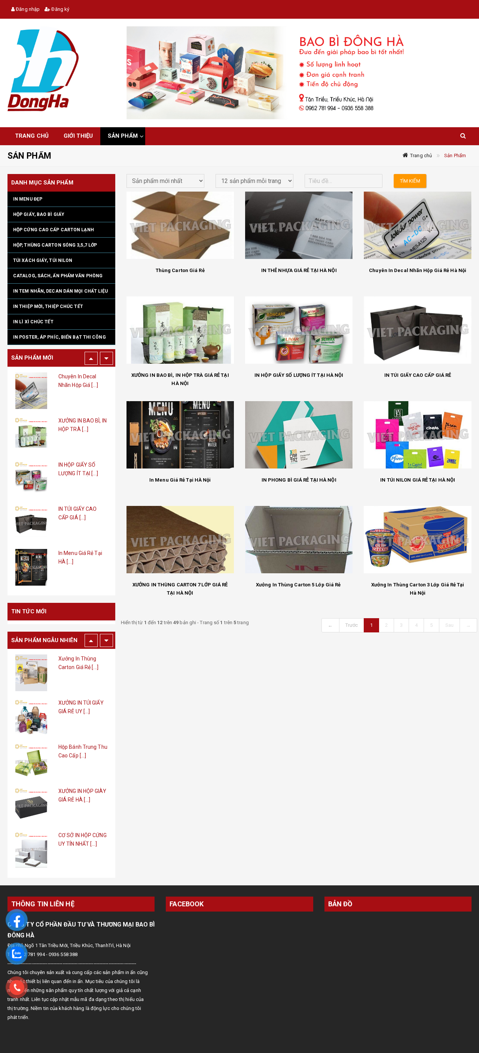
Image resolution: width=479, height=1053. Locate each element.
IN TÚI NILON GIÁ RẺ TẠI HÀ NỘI (417, 480)
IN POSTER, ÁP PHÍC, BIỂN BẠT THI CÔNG (59, 337)
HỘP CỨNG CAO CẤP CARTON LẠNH (53, 229)
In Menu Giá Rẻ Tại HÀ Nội (180, 480)
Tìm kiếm (410, 181)
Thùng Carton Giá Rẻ (180, 270)
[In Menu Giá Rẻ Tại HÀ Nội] (31, 523)
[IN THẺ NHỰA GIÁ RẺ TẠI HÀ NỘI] (299, 225)
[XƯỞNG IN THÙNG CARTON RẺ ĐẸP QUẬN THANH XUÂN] (31, 849)
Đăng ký (59, 9)
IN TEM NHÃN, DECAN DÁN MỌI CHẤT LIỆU (60, 291)
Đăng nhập (27, 9)
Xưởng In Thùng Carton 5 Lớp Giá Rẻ (299, 584)
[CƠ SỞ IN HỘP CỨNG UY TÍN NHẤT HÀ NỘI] (31, 805)
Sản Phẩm (455, 155)
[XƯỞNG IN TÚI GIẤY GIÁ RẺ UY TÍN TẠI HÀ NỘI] (31, 672)
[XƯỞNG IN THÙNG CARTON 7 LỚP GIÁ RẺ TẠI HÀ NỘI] (180, 539)
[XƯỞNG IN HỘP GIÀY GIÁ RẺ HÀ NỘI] (31, 761)
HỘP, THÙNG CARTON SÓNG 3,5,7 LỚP (55, 245)
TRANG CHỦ (32, 135)
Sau (449, 625)
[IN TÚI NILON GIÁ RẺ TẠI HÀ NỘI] (417, 434)
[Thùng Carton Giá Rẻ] (180, 225)
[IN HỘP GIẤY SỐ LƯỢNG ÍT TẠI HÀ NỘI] (31, 434)
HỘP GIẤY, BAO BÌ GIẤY (38, 214)
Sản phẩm (123, 135)
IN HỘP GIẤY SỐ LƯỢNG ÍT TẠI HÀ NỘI (298, 375)
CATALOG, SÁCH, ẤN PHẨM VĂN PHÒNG (58, 275)
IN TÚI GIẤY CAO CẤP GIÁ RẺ (417, 375)
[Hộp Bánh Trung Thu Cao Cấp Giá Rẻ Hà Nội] (31, 717)
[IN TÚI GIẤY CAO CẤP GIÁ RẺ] (31, 479)
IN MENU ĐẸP (27, 199)
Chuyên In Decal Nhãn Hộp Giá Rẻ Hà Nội (417, 270)
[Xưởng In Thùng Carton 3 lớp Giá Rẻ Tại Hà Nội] (417, 539)
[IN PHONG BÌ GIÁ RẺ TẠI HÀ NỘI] (31, 567)
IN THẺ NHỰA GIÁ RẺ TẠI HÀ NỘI (299, 270)
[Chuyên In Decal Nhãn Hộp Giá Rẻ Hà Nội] (417, 225)
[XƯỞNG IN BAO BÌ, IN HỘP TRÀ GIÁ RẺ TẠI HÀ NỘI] (31, 390)
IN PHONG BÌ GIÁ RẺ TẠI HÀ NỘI (299, 480)
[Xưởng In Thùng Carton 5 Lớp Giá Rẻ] (299, 539)
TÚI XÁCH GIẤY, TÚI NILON (42, 260)
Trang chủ (421, 155)
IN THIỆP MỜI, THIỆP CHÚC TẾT (48, 306)
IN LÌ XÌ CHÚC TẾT (33, 321)
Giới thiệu (78, 135)
